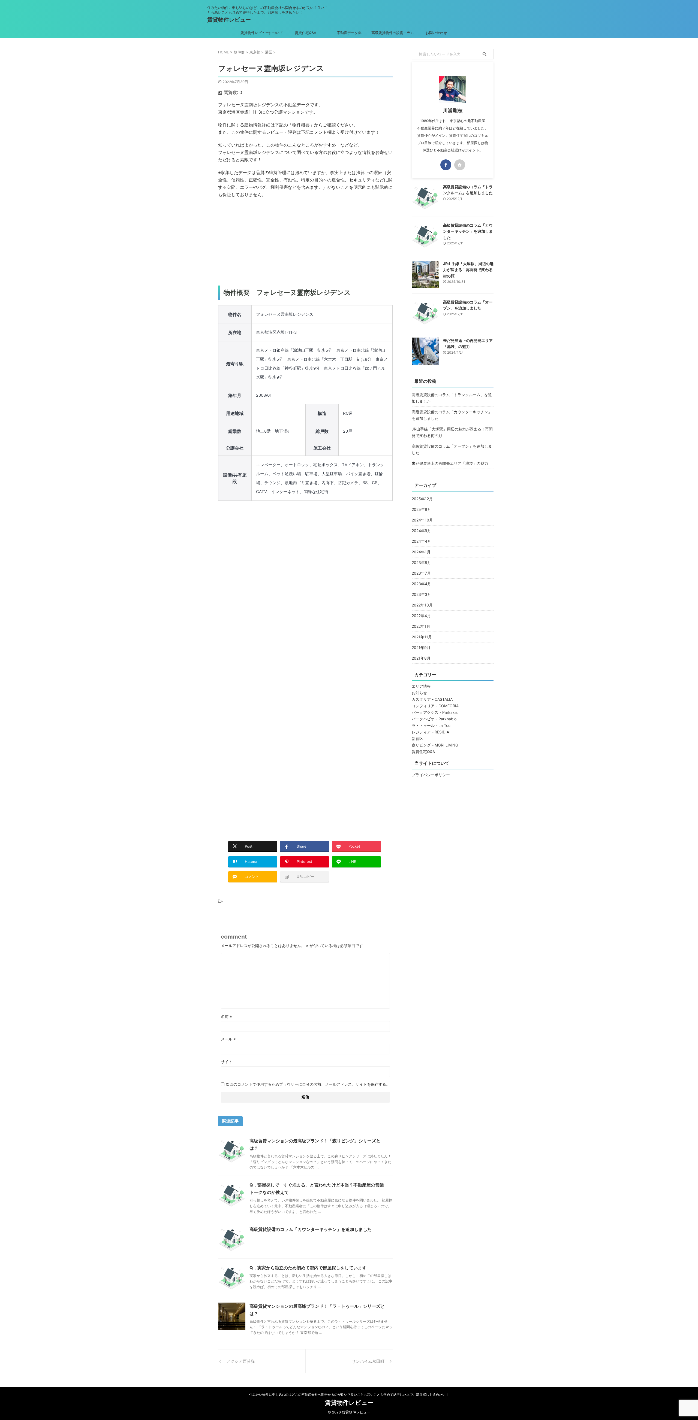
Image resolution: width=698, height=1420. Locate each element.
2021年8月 (421, 658)
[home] (459, 164)
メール (228, 1039)
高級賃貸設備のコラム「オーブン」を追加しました (452, 449)
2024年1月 (421, 552)
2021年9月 (421, 647)
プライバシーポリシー (431, 774)
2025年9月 (421, 509)
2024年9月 (421, 530)
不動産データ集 (349, 33)
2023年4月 (421, 583)
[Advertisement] (305, 242)
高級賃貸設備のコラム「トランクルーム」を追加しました (452, 397)
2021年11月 (422, 637)
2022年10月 (422, 605)
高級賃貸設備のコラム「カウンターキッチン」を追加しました (310, 1229)
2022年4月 (421, 615)
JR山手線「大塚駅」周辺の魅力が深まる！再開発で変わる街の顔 (468, 269)
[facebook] (445, 164)
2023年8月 (421, 562)
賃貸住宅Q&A (305, 33)
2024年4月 (421, 541)
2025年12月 (422, 498)
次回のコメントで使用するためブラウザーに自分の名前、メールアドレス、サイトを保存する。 (308, 1084)
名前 (226, 1016)
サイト (226, 1061)
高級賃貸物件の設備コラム (392, 33)
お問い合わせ (436, 33)
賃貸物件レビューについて (261, 33)
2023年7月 (421, 573)
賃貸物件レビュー (229, 19)
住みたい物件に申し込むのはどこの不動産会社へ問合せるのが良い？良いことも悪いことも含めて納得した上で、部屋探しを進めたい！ (349, 1394)
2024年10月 (422, 520)
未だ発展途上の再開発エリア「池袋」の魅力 (450, 463)
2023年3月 (421, 594)
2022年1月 (421, 626)
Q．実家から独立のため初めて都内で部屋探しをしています (307, 1267)
